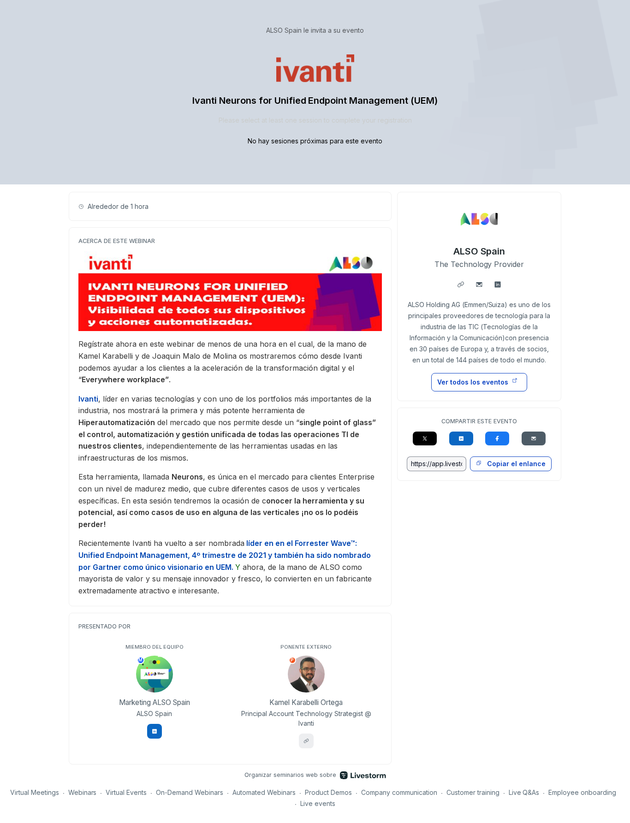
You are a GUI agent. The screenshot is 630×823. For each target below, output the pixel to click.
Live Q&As (524, 792)
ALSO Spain (479, 251)
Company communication (399, 792)
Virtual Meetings (34, 792)
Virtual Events (126, 792)
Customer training (472, 792)
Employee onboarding (582, 792)
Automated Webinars (264, 792)
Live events (317, 803)
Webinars (82, 792)
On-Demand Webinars (189, 792)
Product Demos (328, 792)
